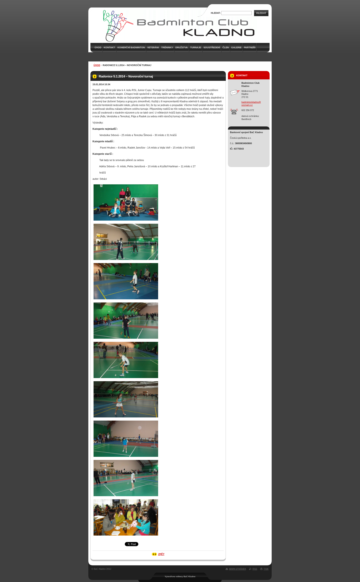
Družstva (181, 47)
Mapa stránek (237, 569)
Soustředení (212, 47)
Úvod (97, 65)
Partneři (249, 47)
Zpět (161, 554)
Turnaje (195, 47)
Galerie (236, 47)
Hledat (261, 13)
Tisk (266, 569)
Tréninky (167, 47)
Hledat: (216, 13)
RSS (254, 569)
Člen (225, 47)
